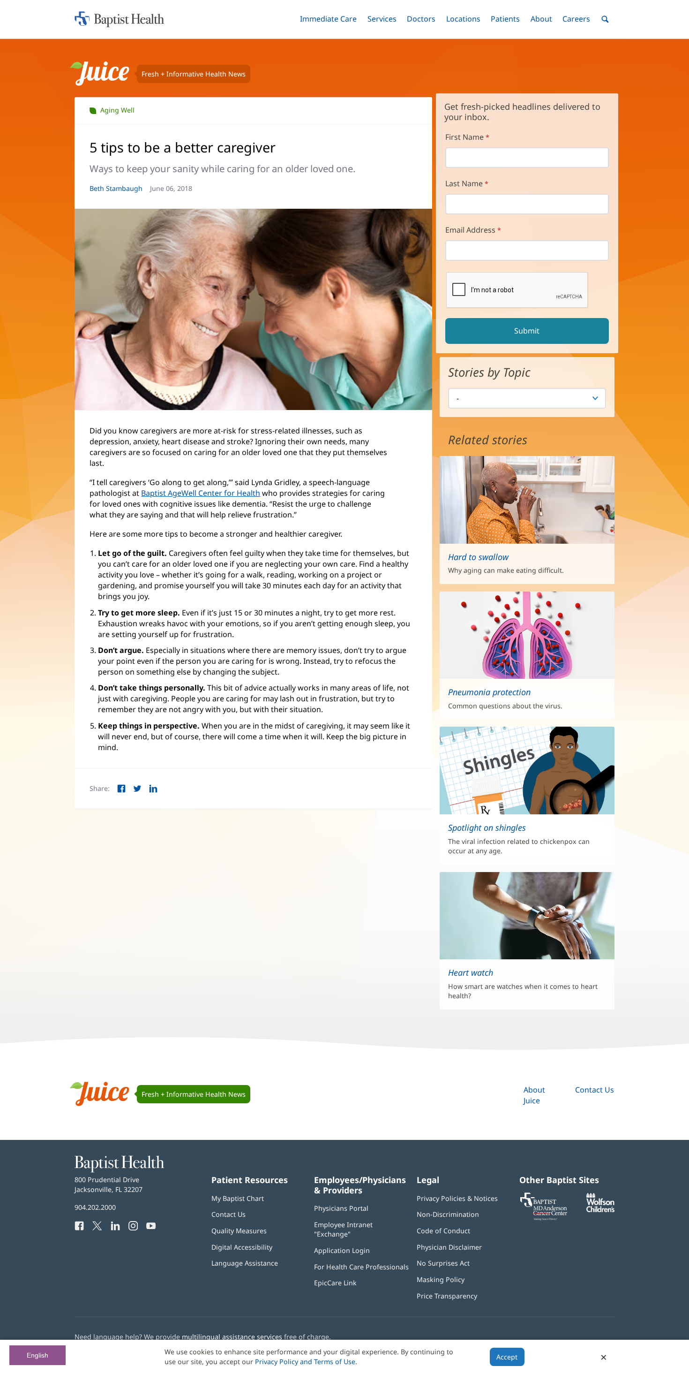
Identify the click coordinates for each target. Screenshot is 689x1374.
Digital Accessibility (241, 1247)
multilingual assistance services (232, 1336)
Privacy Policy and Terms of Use (305, 1361)
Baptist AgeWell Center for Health (200, 493)
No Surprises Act (443, 1263)
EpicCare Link (335, 1282)
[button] (328, 19)
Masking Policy (440, 1279)
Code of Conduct (443, 1230)
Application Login (342, 1250)
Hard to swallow (478, 556)
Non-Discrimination (448, 1214)
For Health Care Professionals (361, 1266)
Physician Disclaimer (449, 1247)
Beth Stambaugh (116, 188)
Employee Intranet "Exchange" (343, 1229)
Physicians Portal (341, 1208)
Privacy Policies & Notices (457, 1198)
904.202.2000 (95, 1207)
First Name (464, 137)
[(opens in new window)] (600, 1209)
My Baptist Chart (237, 1198)
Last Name (464, 183)
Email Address (470, 230)
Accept (506, 1356)
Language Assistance (244, 1263)
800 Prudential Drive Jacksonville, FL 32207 (108, 1184)
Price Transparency (447, 1295)
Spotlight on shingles (487, 827)
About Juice (534, 1095)
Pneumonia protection (489, 692)
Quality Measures (239, 1230)
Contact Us (594, 1090)
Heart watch (470, 972)
